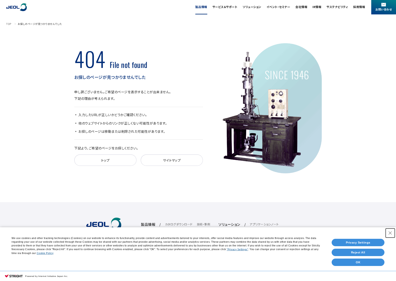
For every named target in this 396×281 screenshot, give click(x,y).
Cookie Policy (45, 253)
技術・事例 (203, 224)
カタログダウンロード (179, 224)
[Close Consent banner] (390, 233)
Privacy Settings (358, 242)
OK (358, 262)
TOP (9, 24)
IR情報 (316, 7)
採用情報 (359, 7)
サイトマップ (172, 160)
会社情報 (301, 7)
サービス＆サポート (225, 7)
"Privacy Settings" (237, 249)
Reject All (358, 252)
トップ (105, 160)
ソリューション (252, 7)
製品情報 (201, 7)
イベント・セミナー (278, 7)
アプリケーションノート (264, 224)
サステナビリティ (337, 7)
